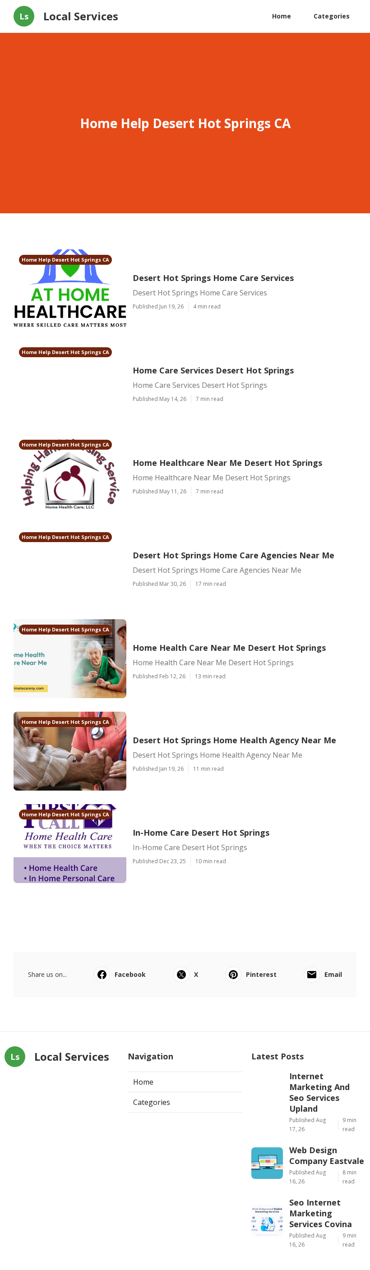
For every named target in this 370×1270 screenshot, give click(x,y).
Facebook (130, 974)
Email (333, 974)
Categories (332, 16)
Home (281, 16)
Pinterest (261, 974)
